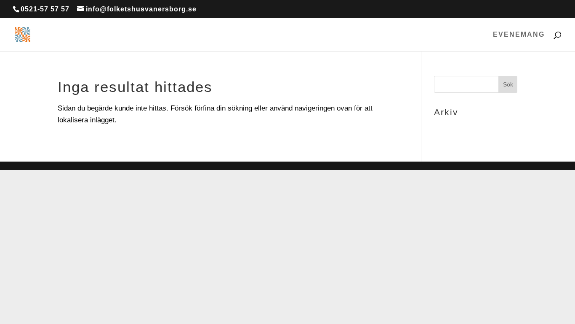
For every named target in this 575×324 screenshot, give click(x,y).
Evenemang (519, 35)
